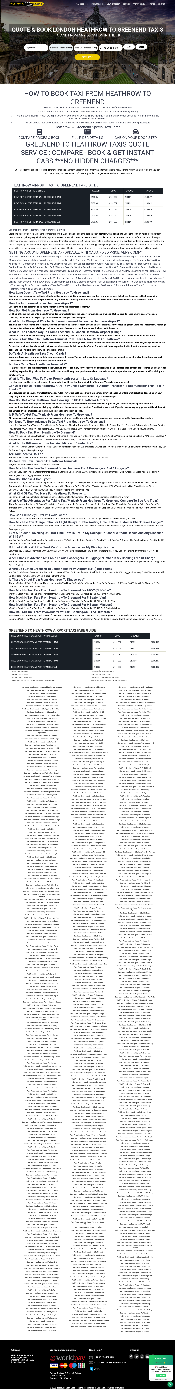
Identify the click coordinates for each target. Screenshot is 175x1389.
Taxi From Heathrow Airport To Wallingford (135, 1149)
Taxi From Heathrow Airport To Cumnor (42, 1184)
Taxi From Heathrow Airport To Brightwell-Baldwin (42, 891)
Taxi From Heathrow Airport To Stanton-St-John (135, 1003)
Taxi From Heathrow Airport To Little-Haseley (88, 1085)
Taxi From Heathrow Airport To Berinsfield (42, 810)
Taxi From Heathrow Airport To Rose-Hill (135, 827)
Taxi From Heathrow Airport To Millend (88, 1210)
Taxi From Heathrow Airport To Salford (134, 849)
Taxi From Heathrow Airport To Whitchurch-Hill (134, 1243)
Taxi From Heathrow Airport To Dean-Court (42, 1200)
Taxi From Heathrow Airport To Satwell (134, 867)
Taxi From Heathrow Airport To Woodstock (135, 1300)
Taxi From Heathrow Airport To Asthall (42, 742)
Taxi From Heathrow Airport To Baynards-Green (42, 792)
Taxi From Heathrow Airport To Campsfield (42, 971)
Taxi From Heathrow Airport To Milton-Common (88, 1213)
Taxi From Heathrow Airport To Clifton (42, 1103)
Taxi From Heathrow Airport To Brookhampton (42, 915)
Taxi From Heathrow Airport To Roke (134, 821)
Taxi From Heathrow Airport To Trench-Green (135, 1112)
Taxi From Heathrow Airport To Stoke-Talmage (135, 1022)
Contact (161, 4)
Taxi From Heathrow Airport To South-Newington (135, 966)
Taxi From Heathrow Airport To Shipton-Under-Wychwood (134, 909)
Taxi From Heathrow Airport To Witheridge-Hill (134, 1276)
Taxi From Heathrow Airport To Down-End (42, 1225)
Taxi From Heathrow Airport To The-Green (135, 1090)
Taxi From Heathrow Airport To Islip (88, 979)
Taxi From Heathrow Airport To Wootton (135, 1313)
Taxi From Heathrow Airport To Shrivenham (135, 925)
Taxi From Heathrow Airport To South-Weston (135, 972)
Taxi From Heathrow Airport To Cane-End (42, 974)
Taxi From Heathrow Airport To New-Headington (88, 1277)
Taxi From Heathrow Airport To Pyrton (135, 793)
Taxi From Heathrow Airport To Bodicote (42, 866)
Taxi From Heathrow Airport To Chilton (42, 1044)
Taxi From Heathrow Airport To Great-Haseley (88, 805)
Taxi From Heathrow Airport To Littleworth (88, 1113)
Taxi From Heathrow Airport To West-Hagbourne (135, 1205)
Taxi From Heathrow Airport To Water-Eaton (135, 1171)
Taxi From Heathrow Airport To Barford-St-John (42, 773)
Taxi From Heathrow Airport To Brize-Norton (42, 902)
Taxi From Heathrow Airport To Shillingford (135, 886)
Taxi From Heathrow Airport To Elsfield (42, 1290)
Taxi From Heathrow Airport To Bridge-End (42, 885)
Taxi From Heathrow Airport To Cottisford (42, 1141)
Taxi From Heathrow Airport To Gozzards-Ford (88, 790)
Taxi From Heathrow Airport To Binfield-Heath (42, 826)
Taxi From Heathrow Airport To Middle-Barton (88, 1200)
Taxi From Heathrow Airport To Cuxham (42, 1194)
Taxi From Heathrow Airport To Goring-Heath (88, 780)
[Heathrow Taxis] (27, 7)
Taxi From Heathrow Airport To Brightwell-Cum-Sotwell (42, 895)
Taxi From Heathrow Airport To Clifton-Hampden (42, 1100)
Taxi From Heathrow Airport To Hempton (88, 892)
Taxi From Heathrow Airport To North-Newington (135, 687)
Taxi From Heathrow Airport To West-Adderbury (135, 1193)
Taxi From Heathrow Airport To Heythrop (88, 911)
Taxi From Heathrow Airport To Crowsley (42, 1172)
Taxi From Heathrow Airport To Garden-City (88, 755)
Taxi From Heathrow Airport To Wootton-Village (135, 1310)
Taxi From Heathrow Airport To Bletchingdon (42, 854)
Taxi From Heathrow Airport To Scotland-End (135, 871)
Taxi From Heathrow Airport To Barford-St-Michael (42, 776)
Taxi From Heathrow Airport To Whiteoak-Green (135, 1251)
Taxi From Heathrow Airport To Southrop (135, 981)
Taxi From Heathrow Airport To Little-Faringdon (88, 1082)
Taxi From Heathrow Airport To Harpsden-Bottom (88, 858)
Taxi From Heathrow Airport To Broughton (42, 921)
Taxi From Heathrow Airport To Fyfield (88, 743)
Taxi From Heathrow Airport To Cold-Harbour (42, 1110)
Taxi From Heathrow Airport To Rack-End (135, 796)
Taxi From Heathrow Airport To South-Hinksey (135, 956)
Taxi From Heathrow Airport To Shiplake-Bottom (135, 892)
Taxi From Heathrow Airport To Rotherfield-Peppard (134, 833)
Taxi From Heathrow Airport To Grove (88, 836)
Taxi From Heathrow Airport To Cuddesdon (42, 1175)
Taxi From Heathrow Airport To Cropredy (42, 1159)
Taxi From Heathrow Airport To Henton (88, 902)
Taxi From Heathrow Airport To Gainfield (88, 749)
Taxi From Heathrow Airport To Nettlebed (88, 1271)
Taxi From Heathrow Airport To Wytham (135, 1325)
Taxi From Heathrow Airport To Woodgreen (135, 1294)
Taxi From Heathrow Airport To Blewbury (42, 857)
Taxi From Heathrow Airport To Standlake (134, 994)
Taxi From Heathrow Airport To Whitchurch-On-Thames (135, 1247)
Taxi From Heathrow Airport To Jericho (88, 982)
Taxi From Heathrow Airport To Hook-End (88, 939)
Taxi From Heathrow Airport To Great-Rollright (88, 815)
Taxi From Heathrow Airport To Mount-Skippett (88, 1249)
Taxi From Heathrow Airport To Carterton (42, 980)
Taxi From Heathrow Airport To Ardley (42, 721)
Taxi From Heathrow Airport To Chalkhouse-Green (42, 1002)
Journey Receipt (113, 4)
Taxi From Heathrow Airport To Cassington (42, 983)
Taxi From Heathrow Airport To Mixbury (88, 1233)
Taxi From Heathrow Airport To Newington (88, 1295)
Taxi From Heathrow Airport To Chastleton (42, 1022)
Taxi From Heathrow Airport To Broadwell (42, 909)
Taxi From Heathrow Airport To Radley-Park (134, 808)
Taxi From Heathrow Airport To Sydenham (134, 1062)
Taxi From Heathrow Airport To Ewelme (42, 1305)
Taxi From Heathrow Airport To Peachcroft (135, 759)
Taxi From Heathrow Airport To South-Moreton (135, 963)
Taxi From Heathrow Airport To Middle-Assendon (88, 1194)
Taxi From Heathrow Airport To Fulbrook (88, 737)
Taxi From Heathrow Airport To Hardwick (88, 855)
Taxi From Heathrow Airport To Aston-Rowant (42, 745)
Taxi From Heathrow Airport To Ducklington (42, 1240)
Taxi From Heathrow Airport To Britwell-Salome (42, 899)
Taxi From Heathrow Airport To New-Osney (88, 1286)
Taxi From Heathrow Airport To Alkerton (42, 699)
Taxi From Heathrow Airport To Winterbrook (135, 1272)
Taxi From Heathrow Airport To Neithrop (88, 1258)
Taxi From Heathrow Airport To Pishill (135, 774)
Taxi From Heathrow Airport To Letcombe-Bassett (88, 1054)
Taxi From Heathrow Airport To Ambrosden (42, 706)
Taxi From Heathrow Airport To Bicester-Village (42, 820)
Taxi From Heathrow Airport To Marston (88, 1185)
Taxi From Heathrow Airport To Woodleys (135, 1297)
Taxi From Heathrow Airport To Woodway (135, 1304)
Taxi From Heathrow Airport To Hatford (88, 871)
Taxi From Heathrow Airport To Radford (135, 802)
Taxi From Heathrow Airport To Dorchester (42, 1221)
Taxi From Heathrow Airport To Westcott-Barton (135, 1221)
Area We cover (139, 4)
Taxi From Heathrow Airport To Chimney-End (42, 1047)
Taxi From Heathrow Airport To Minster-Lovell (88, 1230)
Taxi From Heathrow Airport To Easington (42, 1253)
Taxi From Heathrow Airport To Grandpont (88, 796)
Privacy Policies (57, 1373)
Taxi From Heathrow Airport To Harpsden (88, 864)
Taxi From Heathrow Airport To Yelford (134, 1332)
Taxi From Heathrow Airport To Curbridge (42, 1187)
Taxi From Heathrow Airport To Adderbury (42, 690)
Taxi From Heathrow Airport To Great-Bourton (88, 799)
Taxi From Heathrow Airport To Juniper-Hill (88, 986)
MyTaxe (120, 1388)
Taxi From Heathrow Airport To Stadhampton (135, 991)
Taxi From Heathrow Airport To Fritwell (88, 734)
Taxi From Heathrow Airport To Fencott (42, 1324)
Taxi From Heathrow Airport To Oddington (134, 718)
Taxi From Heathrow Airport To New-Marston (88, 1283)
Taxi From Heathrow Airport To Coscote (42, 1131)
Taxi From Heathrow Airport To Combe (42, 1119)
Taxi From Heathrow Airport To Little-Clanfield (88, 1076)
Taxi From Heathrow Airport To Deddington (42, 1206)
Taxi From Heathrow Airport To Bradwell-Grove (42, 879)
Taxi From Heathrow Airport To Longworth (88, 1129)
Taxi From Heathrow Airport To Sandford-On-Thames (135, 852)
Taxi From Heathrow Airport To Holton (88, 933)
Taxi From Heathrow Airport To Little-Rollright (88, 1098)
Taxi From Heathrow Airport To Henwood (88, 905)
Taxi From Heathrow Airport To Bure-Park (42, 946)
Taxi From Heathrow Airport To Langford (88, 1042)
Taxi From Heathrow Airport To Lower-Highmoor (88, 1144)
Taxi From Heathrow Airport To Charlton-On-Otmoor (41, 1008)
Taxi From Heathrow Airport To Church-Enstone (42, 1072)
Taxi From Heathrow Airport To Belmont (42, 804)
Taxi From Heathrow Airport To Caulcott (42, 989)
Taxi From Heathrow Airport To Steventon (134, 1012)
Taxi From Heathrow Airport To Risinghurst (135, 818)
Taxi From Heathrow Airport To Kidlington (88, 1001)
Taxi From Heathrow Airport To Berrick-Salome (42, 813)
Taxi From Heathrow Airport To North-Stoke (135, 690)
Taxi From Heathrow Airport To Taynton (135, 1078)
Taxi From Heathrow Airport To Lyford (88, 1163)
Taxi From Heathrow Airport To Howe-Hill (88, 961)
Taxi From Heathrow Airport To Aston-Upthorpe (42, 751)
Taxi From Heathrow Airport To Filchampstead (88, 693)
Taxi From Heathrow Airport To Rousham (135, 836)
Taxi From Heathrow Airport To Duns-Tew (42, 1243)
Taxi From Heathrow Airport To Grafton (88, 793)
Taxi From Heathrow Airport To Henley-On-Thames (88, 895)
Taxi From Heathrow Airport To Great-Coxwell (88, 802)
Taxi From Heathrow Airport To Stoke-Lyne (135, 1016)
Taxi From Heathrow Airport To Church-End (42, 1069)
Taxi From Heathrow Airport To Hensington (88, 899)
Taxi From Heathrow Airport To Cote (42, 1134)
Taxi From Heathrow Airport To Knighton (88, 1035)
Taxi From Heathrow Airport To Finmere (88, 699)
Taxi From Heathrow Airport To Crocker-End (41, 1156)
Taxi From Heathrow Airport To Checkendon (42, 1032)
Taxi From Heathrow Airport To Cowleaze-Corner (42, 1144)
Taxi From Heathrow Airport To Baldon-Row (42, 760)
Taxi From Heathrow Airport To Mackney (88, 1169)
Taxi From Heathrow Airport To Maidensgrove (88, 1172)
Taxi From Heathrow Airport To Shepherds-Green (134, 880)
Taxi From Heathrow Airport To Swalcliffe (134, 1050)
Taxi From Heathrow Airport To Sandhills (135, 858)
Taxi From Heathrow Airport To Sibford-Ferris (135, 932)
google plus (142, 1356)
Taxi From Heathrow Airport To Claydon (42, 1091)
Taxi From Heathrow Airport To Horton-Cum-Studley (88, 958)
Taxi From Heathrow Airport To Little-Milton (88, 1091)
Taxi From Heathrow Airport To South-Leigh (135, 960)
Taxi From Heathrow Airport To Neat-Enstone (88, 1255)
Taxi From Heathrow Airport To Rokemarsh (135, 824)
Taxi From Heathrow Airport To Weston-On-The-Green (135, 1230)
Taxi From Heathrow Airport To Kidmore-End (88, 1004)
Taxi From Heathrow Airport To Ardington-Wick (42, 715)
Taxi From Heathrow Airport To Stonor (135, 1028)
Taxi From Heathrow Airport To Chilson (42, 1041)
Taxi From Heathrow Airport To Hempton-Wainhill (88, 889)
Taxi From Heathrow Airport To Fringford (88, 731)
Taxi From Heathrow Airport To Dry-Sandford (42, 1237)
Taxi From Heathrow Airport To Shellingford (134, 874)
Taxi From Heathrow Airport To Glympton (88, 768)
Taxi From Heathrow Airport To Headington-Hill (88, 874)
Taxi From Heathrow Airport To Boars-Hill (42, 863)
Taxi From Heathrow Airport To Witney (135, 1279)
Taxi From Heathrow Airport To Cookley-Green (42, 1125)
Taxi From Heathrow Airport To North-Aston (88, 1317)
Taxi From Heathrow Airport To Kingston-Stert (88, 1023)
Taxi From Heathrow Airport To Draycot (42, 1228)
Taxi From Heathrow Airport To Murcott (88, 1252)
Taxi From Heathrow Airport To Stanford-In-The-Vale (135, 997)
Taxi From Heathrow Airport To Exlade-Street (42, 1309)
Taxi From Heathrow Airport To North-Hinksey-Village (88, 1320)
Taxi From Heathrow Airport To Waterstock (135, 1177)
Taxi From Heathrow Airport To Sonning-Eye (134, 950)
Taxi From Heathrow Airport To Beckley (42, 798)
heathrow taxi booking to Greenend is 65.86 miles (123, 234)
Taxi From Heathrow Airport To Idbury (88, 967)
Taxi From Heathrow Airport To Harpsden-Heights (88, 861)
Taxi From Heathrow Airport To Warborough (134, 1159)
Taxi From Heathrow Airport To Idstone (88, 970)
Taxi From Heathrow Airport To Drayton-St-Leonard (42, 1231)
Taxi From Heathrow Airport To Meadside (88, 1188)
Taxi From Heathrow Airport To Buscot (42, 955)
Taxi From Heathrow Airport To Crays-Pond (42, 1153)
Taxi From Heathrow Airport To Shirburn (135, 913)
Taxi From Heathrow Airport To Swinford (135, 1059)
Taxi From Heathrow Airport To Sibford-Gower (135, 935)
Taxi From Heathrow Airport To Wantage (135, 1155)
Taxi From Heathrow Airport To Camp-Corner (42, 968)
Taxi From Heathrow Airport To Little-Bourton (88, 1070)
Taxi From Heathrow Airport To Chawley (42, 1026)
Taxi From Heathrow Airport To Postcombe (135, 783)
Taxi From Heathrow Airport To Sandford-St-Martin (135, 855)
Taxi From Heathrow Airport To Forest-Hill (88, 712)
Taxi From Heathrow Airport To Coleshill (42, 1113)
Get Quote (87, 57)
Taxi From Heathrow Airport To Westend (135, 1224)
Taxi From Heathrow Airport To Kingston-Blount (88, 1017)
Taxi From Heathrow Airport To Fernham (42, 1327)
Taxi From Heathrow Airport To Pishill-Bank (135, 768)
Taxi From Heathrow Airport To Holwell (88, 936)
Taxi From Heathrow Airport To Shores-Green (135, 916)
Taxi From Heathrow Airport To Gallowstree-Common (88, 752)
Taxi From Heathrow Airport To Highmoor (88, 923)
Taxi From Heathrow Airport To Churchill (42, 1078)
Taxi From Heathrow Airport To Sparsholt (135, 984)
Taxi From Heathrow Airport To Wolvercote (135, 1282)
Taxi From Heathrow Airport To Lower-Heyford (88, 1141)
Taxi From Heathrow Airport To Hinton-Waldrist (88, 930)
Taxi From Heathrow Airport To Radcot (135, 799)
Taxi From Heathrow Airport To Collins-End (42, 1116)
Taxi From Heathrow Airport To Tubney (134, 1115)
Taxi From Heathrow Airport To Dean (42, 1203)
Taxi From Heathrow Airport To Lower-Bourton (88, 1138)
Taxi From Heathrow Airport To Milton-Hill (88, 1219)
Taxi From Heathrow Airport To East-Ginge (42, 1265)
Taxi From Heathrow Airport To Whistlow (135, 1239)
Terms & (70, 1373)
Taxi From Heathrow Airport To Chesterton (42, 1035)
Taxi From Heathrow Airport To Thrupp (134, 1093)
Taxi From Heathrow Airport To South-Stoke (135, 969)
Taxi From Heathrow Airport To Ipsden (88, 976)
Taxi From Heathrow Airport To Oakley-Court (135, 709)
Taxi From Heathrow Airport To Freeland (88, 721)
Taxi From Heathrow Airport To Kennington (88, 995)
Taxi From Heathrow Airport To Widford (135, 1254)
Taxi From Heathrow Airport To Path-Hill (135, 755)
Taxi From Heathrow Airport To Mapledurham (88, 1175)
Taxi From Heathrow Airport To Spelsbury (134, 988)
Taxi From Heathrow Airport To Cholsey (42, 1063)
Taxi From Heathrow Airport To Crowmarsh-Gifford (42, 1169)
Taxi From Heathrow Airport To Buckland (42, 930)
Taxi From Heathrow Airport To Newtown (88, 1308)
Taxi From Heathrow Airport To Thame (135, 1087)
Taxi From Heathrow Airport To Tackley (134, 1065)
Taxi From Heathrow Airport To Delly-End (42, 1209)
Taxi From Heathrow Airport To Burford (42, 949)
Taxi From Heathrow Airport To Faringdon (42, 1315)
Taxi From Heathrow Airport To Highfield (88, 917)
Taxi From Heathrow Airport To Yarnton (135, 1328)
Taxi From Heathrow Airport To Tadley (135, 1068)
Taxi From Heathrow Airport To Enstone (42, 1299)
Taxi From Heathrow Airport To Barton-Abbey (42, 782)
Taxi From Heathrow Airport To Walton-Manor (135, 1152)
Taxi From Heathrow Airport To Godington (88, 771)
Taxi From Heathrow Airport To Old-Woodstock (135, 724)
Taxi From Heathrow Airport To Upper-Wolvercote (134, 1140)
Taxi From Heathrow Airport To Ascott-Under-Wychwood (42, 731)
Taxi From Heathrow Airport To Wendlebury (135, 1190)
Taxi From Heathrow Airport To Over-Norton (134, 734)
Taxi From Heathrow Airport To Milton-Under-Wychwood (88, 1223)
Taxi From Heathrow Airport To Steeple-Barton (134, 1009)
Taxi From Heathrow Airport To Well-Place (135, 1187)
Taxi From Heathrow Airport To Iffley (88, 973)
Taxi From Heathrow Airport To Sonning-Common (134, 947)
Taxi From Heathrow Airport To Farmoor (42, 1318)
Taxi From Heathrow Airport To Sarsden (135, 864)
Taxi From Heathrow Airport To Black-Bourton (42, 835)
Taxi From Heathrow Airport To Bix (42, 832)
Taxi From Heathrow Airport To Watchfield (134, 1168)
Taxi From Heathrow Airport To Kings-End (88, 1010)
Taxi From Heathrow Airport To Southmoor (135, 978)
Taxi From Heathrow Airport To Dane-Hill (42, 1197)
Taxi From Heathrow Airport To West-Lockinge (135, 1215)
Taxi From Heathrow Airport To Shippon (135, 902)
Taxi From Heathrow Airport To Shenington (135, 877)
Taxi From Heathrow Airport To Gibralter (88, 765)
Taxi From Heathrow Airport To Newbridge (88, 1292)
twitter (136, 1356)
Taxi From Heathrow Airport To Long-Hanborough (88, 1119)
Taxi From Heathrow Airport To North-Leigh (88, 1323)
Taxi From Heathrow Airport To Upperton (135, 1143)
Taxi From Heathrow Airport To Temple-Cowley (134, 1081)
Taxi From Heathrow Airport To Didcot (42, 1218)
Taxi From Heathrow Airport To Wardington (135, 1162)
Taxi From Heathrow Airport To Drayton (42, 1234)
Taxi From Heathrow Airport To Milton (88, 1227)
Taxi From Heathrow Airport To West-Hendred (135, 1211)
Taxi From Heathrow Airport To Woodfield (134, 1291)
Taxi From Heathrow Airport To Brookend (42, 912)
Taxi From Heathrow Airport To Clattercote (42, 1088)
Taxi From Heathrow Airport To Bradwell (42, 882)
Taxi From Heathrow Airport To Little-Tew (88, 1101)
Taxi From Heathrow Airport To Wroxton (135, 1322)
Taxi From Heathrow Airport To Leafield (88, 1048)
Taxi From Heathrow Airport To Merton (88, 1191)
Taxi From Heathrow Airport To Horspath (88, 955)
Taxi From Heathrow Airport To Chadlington (42, 996)
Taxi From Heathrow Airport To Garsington (88, 762)
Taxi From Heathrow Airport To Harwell (88, 867)
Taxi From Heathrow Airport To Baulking (42, 788)
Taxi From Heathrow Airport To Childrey (42, 1038)
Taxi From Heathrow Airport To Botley (42, 869)
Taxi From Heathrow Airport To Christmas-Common (42, 1066)
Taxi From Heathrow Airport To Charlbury (42, 1005)
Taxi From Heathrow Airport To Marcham (88, 1178)
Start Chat (161, 1375)
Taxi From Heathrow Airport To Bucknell (42, 933)
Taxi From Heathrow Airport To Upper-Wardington (135, 1137)
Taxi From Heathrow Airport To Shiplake (135, 899)
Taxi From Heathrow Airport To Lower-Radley (88, 1147)
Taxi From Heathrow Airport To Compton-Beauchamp (42, 1122)
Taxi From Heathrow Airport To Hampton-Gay (88, 843)
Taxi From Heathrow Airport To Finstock (88, 703)
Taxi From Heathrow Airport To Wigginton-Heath (135, 1257)
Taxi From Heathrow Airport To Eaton (42, 1287)
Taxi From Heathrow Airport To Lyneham (88, 1166)
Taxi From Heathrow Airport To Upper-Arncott (135, 1127)
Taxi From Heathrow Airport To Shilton (135, 889)
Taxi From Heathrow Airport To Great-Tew (88, 818)
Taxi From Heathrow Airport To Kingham (88, 1007)
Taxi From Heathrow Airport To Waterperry (135, 1174)
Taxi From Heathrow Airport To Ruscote (135, 843)
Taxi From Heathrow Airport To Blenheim (42, 851)
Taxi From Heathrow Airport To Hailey (88, 839)
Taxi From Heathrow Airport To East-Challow (42, 1259)
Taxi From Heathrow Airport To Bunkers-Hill (41, 937)
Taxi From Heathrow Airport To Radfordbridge (135, 805)
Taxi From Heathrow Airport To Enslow (42, 1296)
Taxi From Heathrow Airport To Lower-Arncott (88, 1132)
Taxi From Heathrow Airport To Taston (135, 1075)
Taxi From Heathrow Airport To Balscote (42, 764)
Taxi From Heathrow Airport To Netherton (88, 1267)
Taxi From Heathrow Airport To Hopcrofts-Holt (88, 945)
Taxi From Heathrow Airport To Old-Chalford (134, 721)
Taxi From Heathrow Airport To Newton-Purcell (88, 1305)
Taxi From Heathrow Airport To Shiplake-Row (135, 895)
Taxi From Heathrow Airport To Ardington (42, 718)
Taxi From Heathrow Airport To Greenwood (88, 827)
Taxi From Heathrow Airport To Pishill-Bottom (135, 771)
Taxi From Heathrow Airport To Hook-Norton (88, 942)
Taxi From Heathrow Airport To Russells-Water (135, 846)
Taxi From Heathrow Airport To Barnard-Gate (42, 779)
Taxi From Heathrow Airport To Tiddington (135, 1096)
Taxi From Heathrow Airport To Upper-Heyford (134, 1131)
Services (126, 4)
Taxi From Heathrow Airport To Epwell (42, 1302)
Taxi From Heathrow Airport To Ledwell (88, 1051)
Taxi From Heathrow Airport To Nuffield (135, 699)
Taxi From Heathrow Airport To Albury (42, 696)
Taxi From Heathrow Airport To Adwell (42, 693)
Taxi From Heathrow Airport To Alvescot (42, 703)
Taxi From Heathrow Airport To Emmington (42, 1293)
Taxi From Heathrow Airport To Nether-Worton (88, 1261)
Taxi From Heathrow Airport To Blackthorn (42, 844)
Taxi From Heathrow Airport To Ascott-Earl (42, 727)
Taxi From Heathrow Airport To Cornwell (42, 1128)
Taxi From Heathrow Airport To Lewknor (88, 1063)
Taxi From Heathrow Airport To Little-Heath (88, 1088)
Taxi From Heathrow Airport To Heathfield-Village (88, 886)
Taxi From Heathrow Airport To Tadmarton (135, 1071)
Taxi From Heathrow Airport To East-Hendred (42, 1274)
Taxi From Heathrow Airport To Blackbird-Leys (42, 838)
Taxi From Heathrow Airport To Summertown (135, 1034)
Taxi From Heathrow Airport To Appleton (42, 712)
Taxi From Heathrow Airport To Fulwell (88, 740)
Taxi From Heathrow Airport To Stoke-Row (134, 1019)
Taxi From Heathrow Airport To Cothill (42, 1138)
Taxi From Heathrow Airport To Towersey (135, 1106)
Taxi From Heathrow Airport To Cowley (42, 1147)
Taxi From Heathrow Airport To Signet (135, 938)
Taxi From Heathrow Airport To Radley (135, 811)
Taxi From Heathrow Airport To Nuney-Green (135, 706)
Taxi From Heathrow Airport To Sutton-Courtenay (135, 1044)
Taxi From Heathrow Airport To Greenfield (88, 824)
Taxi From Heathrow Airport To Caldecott (42, 961)
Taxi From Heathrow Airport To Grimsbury (88, 833)
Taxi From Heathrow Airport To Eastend (42, 1281)
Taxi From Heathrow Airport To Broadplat (42, 905)
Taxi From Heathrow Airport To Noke (88, 1311)
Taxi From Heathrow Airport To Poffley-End (135, 780)
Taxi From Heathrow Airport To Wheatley (135, 1236)
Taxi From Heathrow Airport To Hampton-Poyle (88, 846)
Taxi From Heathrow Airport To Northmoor (135, 696)
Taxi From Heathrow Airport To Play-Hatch (135, 777)
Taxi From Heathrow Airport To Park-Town (135, 752)
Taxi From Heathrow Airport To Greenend (88, 821)
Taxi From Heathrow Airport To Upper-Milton (135, 1134)
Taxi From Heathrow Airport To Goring (88, 783)
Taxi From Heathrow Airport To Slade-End (134, 941)
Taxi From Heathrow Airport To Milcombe (88, 1206)
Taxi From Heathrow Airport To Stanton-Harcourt (135, 1000)
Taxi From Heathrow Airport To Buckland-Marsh (42, 927)
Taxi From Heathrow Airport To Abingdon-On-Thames (42, 687)
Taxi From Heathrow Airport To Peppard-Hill (134, 762)
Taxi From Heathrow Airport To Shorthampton (135, 919)
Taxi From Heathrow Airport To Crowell (42, 1166)
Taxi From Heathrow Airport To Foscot (88, 715)
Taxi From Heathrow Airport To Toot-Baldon (135, 1103)
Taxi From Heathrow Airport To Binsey (42, 829)
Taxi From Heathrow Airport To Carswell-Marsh (42, 977)
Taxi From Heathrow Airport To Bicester (42, 823)
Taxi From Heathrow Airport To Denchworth (42, 1212)
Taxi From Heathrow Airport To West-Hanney (135, 1208)
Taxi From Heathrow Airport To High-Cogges (88, 914)
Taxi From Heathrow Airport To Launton (88, 1045)
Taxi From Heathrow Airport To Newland (88, 1299)
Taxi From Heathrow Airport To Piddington (135, 765)
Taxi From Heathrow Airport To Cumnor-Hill (42, 1181)
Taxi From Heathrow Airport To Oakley (135, 715)
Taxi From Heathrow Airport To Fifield (88, 690)
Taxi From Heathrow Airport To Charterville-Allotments (42, 1018)
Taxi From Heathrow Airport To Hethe (88, 908)
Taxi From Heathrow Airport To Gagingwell (88, 746)
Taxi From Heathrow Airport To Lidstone (88, 1066)
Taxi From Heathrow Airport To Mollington (88, 1236)
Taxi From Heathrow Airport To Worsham (135, 1316)
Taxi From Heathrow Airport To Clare (42, 1085)
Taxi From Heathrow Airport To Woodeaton (135, 1288)
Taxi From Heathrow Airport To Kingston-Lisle (88, 1020)
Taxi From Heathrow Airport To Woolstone (134, 1307)
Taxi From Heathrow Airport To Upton (135, 1146)
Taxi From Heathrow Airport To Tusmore (135, 1118)
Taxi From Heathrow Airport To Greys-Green (88, 830)
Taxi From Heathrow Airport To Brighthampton (42, 888)
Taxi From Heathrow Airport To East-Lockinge (42, 1277)
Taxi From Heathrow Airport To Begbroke (42, 801)
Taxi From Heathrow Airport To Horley (88, 948)
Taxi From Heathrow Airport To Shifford (135, 883)
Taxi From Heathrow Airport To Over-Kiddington (135, 731)
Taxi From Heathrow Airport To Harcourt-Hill (88, 852)
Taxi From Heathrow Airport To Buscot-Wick (42, 952)
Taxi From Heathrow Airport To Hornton (88, 951)
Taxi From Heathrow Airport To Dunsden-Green (42, 1246)
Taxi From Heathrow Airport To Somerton (135, 944)
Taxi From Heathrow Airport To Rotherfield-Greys (134, 830)
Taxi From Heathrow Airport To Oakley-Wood (135, 712)
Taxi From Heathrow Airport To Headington (88, 880)
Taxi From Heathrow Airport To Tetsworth (135, 1084)
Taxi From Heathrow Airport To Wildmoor (135, 1266)
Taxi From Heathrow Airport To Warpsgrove (135, 1165)
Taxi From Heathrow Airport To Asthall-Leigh (42, 739)
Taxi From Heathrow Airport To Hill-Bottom (88, 927)
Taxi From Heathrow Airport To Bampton (42, 767)
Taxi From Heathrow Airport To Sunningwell (135, 1037)
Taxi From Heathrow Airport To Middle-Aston (88, 1197)
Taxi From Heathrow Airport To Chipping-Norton (42, 1057)
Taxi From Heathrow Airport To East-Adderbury (42, 1256)
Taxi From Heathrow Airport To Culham (42, 1178)
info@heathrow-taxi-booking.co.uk (110, 1362)
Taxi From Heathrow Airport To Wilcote (134, 1263)
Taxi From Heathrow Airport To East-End (42, 1262)
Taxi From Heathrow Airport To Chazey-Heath (42, 1029)
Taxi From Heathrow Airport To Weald (135, 1183)
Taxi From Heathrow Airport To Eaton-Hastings (42, 1284)
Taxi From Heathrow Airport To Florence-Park (88, 706)
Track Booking (82, 4)
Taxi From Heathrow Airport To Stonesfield (135, 1025)
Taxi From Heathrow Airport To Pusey (135, 790)
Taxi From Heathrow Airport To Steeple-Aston (135, 1006)
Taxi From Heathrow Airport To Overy (135, 740)
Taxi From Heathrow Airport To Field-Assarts (88, 687)
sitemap (61, 1375)
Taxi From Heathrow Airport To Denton (42, 1215)
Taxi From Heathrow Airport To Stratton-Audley (134, 1031)
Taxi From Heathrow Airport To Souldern (135, 953)
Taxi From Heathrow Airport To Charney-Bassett (42, 1014)
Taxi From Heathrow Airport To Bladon (42, 848)
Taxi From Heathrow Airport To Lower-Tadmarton (88, 1154)
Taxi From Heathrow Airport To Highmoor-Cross (88, 920)
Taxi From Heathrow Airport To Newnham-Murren (88, 1302)
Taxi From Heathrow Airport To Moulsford (88, 1246)
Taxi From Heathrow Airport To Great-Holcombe (88, 808)
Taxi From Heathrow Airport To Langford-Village (88, 1038)
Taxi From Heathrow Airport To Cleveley (42, 1097)
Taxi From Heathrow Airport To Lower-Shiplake (88, 1150)
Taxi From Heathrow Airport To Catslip (42, 986)
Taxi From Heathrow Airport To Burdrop (42, 943)
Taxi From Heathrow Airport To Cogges (42, 1106)
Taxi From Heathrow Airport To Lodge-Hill (88, 1116)
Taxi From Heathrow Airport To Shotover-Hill (135, 922)
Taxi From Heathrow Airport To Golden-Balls (88, 774)
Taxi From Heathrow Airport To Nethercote (88, 1264)
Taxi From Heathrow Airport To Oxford (135, 746)
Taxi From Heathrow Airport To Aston (42, 754)
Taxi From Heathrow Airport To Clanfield (42, 1082)
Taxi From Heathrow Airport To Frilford (88, 727)
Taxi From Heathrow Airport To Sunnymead (135, 1040)
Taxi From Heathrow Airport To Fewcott (42, 1330)
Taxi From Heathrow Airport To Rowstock (135, 839)
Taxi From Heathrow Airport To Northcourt (135, 693)
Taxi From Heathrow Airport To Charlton (42, 1011)
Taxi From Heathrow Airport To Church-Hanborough (42, 1075)
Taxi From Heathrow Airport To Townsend (134, 1109)
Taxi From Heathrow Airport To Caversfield (42, 993)
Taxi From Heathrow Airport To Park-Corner (134, 749)
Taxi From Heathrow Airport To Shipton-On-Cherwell (135, 905)
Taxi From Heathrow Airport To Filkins (88, 696)
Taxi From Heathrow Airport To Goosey (88, 777)
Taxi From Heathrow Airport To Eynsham (42, 1312)
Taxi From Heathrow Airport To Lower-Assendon (88, 1135)
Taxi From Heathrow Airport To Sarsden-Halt (135, 861)
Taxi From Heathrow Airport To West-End (135, 1199)
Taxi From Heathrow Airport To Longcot (88, 1126)
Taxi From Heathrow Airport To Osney (135, 727)
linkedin (147, 1356)
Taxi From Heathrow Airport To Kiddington (88, 998)
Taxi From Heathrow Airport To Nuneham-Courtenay (135, 703)
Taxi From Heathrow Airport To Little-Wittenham (88, 1104)
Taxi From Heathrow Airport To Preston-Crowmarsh (134, 787)
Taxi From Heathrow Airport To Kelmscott (88, 989)
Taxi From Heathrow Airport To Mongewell (88, 1239)
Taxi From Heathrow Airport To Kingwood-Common (88, 1029)
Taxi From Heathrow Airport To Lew (88, 1060)
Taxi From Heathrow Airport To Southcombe (134, 975)
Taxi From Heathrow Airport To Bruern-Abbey (42, 924)
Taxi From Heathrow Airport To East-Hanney (41, 1271)
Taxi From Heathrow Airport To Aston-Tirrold (42, 748)
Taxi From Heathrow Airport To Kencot (88, 992)
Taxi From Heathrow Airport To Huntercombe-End (88, 964)
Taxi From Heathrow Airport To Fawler (42, 1321)
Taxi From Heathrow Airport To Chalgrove (42, 999)
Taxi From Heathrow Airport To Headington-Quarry (88, 877)
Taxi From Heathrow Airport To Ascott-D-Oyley (42, 724)
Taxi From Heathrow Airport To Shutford (135, 928)
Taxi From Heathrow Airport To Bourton (42, 876)
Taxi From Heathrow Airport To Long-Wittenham (88, 1122)
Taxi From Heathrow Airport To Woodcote (134, 1285)
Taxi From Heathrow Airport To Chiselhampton (42, 1060)
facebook (131, 1356)
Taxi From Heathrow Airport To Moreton (88, 1243)
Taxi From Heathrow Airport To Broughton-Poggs (42, 918)
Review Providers (97, 4)
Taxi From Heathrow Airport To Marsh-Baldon (88, 1182)
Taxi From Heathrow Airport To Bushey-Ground (42, 958)
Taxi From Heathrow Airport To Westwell (135, 1233)
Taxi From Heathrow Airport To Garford (88, 759)
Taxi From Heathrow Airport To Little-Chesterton (88, 1073)
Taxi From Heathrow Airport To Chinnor (42, 1054)
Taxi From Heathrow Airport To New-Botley (88, 1274)
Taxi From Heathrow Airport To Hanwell (88, 849)
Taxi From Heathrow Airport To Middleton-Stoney (88, 1203)
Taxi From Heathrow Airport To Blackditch (42, 841)
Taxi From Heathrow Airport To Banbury (42, 770)
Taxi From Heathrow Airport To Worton (134, 1319)
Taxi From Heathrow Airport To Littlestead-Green (88, 1110)
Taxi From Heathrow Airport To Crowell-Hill (42, 1162)
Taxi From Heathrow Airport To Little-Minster (88, 1094)
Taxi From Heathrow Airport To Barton (42, 785)
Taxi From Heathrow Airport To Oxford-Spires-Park (135, 743)
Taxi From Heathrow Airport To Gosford (88, 787)
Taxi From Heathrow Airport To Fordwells (88, 709)
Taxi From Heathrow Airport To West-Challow (135, 1196)
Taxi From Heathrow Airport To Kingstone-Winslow (88, 1026)
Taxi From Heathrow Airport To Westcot (135, 1218)
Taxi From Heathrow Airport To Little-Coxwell (88, 1079)
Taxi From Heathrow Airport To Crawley (42, 1150)
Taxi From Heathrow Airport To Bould (42, 872)
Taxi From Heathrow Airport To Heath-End (88, 883)
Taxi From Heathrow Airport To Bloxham (42, 860)
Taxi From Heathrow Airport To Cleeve (42, 1094)
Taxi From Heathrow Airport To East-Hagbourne (42, 1268)
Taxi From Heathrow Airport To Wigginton (134, 1260)
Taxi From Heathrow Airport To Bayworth (42, 795)
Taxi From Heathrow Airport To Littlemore (88, 1107)
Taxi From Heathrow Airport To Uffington (135, 1124)
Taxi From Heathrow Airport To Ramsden (135, 815)
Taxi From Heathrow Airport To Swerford (135, 1053)
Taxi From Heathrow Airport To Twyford (135, 1121)
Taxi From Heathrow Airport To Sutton (135, 1047)
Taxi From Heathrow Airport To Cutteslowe (42, 1190)
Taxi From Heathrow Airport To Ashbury (42, 736)
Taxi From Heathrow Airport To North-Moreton (88, 1327)
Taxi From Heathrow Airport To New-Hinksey (88, 1280)
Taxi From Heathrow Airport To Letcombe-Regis (88, 1057)
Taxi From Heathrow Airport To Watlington (134, 1180)
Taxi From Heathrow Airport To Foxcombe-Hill (88, 718)
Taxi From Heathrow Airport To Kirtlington (88, 1032)
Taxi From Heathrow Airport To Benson (42, 807)
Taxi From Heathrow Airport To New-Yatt (88, 1289)
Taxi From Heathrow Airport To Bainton (42, 757)
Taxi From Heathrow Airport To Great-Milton (88, 811)
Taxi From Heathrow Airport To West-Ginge (135, 1202)
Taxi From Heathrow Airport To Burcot (42, 940)
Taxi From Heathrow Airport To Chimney (42, 1050)
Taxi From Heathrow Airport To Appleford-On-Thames (42, 709)
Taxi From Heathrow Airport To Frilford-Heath (88, 724)
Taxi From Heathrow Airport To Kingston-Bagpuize (88, 1014)
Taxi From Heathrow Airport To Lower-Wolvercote (88, 1160)
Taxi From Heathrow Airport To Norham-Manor (88, 1314)
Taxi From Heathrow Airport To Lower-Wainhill (88, 1157)
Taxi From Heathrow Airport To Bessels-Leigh (42, 816)
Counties (151, 4)
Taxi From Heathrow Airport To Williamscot (135, 1269)
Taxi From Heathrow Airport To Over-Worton (134, 737)
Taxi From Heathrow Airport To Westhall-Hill (134, 1227)
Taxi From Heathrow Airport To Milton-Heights (88, 1216)
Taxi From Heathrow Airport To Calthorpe (42, 965)
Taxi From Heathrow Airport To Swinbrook (134, 1056)
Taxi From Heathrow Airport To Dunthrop (42, 1249)
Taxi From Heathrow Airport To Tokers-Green (135, 1099)
